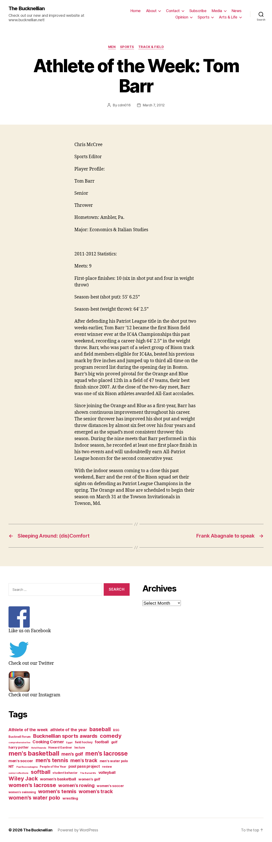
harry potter (18, 747)
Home (135, 10)
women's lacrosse (32, 785)
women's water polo (34, 797)
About (151, 10)
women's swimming (22, 792)
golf (114, 742)
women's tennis (57, 791)
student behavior (65, 772)
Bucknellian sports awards (65, 736)
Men (112, 47)
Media (217, 10)
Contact (173, 10)
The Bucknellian (26, 8)
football (102, 742)
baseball (100, 729)
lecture (79, 747)
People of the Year (53, 766)
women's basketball (58, 779)
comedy (110, 735)
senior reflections (18, 773)
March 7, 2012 (154, 105)
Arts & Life (228, 17)
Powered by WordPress (78, 830)
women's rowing (76, 785)
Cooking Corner (48, 741)
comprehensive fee (19, 742)
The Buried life (88, 773)
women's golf (89, 779)
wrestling (70, 798)
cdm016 (124, 105)
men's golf (72, 754)
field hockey (84, 742)
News (237, 10)
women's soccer (110, 786)
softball (40, 772)
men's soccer (20, 761)
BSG (116, 730)
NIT (11, 767)
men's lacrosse (106, 753)
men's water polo (114, 761)
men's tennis (51, 760)
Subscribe (198, 10)
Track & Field (151, 47)
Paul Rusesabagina (26, 767)
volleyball (107, 772)
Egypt (69, 742)
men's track (83, 760)
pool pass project (84, 766)
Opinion (181, 17)
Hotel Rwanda (38, 747)
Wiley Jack (23, 778)
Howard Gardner (60, 747)
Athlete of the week (28, 729)
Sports (203, 17)
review (107, 766)
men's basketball (33, 753)
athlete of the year (68, 729)
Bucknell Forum (19, 736)
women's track (96, 791)
